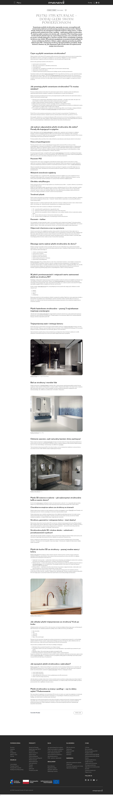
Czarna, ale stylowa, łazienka (55, 751)
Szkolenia (68, 754)
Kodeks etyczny (89, 761)
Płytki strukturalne (34, 262)
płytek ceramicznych (55, 75)
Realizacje (68, 753)
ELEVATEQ (32, 751)
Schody (12, 756)
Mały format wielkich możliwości (56, 749)
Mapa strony (88, 772)
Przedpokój (13, 753)
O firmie (87, 747)
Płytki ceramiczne (33, 753)
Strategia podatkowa (90, 765)
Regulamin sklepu (52, 768)
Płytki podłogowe (33, 756)
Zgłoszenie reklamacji (71, 768)
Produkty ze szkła (33, 770)
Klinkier (31, 767)
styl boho (61, 444)
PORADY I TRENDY (51, 10)
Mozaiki (31, 765)
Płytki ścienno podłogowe (35, 758)
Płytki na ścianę (34, 667)
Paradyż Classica (14, 766)
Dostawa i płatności (53, 769)
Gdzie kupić (69, 764)
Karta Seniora (51, 766)
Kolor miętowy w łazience (54, 753)
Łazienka (12, 749)
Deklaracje (69, 749)
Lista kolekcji (13, 764)
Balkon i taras (13, 754)
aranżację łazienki (45, 385)
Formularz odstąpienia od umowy (74, 766)
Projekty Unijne (89, 753)
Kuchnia (12, 747)
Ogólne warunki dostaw (91, 763)
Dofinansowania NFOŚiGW (92, 754)
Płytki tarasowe (33, 760)
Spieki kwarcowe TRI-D (35, 749)
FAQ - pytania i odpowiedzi (54, 758)
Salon (11, 751)
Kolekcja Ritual (33, 376)
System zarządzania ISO (91, 751)
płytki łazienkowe (60, 153)
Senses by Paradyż (33, 747)
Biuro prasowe (88, 749)
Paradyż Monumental (15, 768)
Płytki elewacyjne (33, 761)
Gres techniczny (33, 763)
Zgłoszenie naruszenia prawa (92, 767)
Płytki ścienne (32, 754)
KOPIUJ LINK (78, 712)
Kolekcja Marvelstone (35, 491)
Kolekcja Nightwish (34, 432)
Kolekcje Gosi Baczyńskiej (16, 769)
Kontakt (87, 768)
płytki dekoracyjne (42, 286)
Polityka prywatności (90, 770)
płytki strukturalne (49, 74)
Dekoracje (31, 768)
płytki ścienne (39, 503)
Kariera (87, 758)
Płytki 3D (71, 510)
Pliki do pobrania (70, 747)
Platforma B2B (70, 751)
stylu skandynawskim (37, 564)
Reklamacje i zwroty (53, 771)
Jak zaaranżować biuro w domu (55, 747)
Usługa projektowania (90, 760)
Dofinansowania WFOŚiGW (92, 756)
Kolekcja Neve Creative (35, 615)
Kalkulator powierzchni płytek (73, 762)
